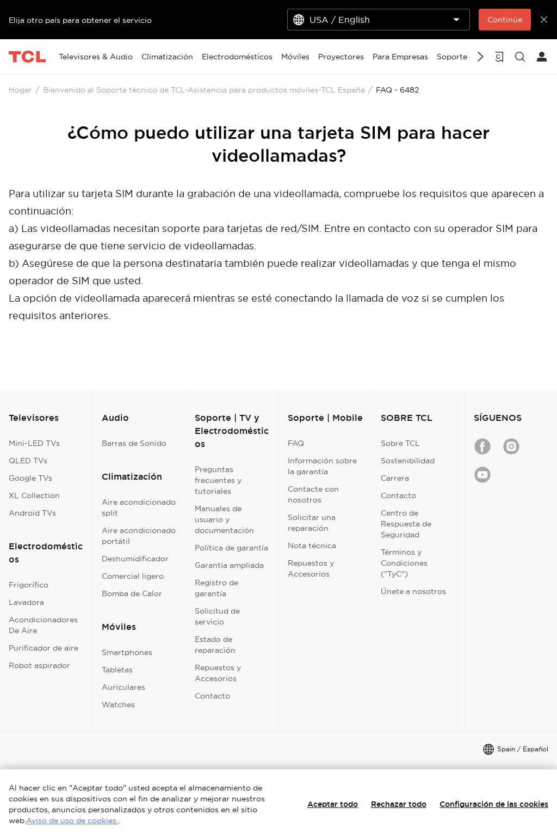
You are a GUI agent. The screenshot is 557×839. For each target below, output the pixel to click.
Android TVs (32, 513)
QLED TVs (28, 461)
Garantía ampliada (229, 565)
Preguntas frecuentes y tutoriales (218, 480)
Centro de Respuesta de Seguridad (406, 524)
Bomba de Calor (132, 593)
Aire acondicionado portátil (139, 535)
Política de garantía (231, 548)
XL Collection (34, 495)
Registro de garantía (216, 588)
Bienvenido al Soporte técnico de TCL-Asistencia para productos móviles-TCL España (204, 90)
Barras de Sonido (134, 443)
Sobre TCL (400, 443)
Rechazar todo (398, 804)
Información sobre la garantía (322, 466)
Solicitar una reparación (312, 522)
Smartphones (127, 652)
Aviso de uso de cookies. (72, 820)
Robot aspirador (39, 665)
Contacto (212, 696)
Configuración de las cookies (494, 804)
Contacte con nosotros (313, 494)
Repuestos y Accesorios (218, 673)
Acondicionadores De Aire (43, 625)
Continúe (504, 20)
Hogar (20, 90)
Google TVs (30, 478)
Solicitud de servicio (217, 616)
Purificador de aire (43, 648)
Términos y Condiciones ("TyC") (404, 563)
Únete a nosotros (413, 591)
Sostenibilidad (408, 461)
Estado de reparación (215, 644)
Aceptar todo (332, 804)
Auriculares (123, 687)
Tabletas (117, 670)
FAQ (296, 443)
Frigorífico (28, 585)
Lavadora (26, 602)
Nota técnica (312, 545)
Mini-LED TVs (34, 443)
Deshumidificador (135, 559)
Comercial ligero (133, 576)
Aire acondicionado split (139, 507)
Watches (118, 704)
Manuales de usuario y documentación (224, 519)
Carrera (395, 478)
